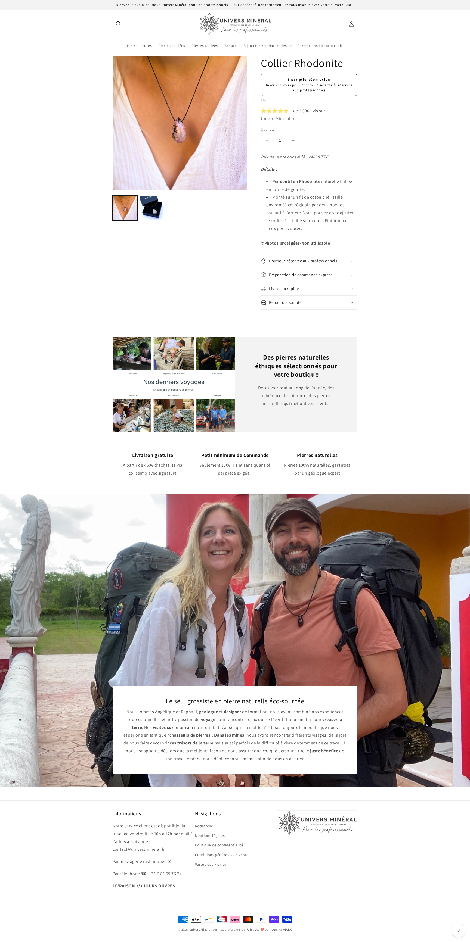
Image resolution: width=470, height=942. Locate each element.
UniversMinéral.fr (278, 118)
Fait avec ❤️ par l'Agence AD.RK (269, 929)
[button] (119, 24)
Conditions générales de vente (222, 854)
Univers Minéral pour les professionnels (218, 929)
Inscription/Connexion (309, 79)
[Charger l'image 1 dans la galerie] (125, 208)
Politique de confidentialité (219, 845)
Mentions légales (210, 835)
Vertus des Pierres (211, 864)
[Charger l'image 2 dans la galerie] (152, 208)
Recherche (204, 826)
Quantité (267, 129)
